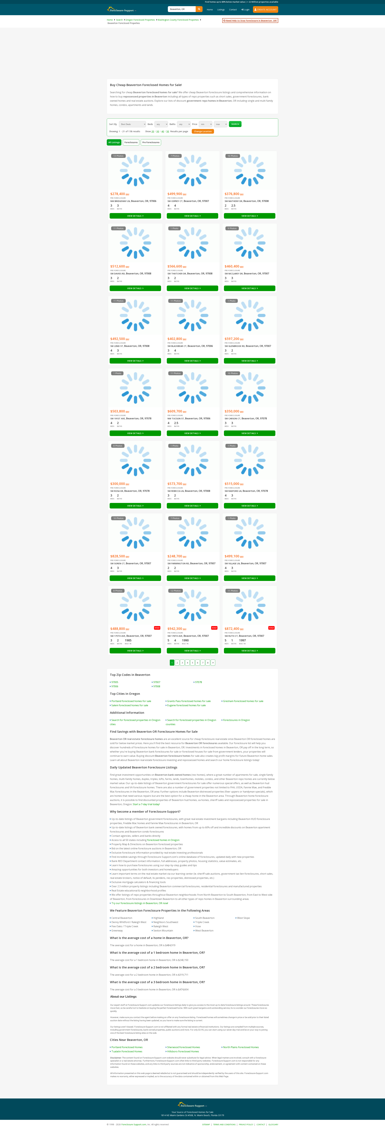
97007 (156, 682)
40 (162, 131)
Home (210, 9)
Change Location (203, 131)
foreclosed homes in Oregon (163, 840)
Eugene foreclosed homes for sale (186, 705)
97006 (114, 686)
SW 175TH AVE (117, 635)
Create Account (266, 9)
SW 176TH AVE (175, 635)
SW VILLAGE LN (232, 563)
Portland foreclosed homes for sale (131, 701)
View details (134, 215)
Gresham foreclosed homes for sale (243, 701)
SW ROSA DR (116, 491)
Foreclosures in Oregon (236, 720)
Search (235, 124)
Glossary (273, 1124)
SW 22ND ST (116, 346)
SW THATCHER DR (177, 273)
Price (194, 124)
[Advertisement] (192, 56)
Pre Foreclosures (150, 142)
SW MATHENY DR (233, 201)
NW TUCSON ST (176, 418)
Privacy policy (246, 1124)
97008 (156, 686)
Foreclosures (131, 142)
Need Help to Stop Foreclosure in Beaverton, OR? (251, 20)
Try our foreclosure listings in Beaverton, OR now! (139, 903)
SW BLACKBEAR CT (177, 346)
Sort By (113, 124)
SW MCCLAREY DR (234, 273)
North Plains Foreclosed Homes (241, 1047)
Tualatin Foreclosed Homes (126, 1051)
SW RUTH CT (231, 635)
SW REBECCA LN (176, 491)
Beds (150, 124)
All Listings (114, 142)
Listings (221, 9)
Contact (233, 9)
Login (246, 9)
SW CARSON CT (232, 418)
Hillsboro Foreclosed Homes (183, 1051)
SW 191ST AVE (117, 418)
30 (157, 131)
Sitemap (206, 1124)
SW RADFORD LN (233, 491)
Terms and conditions (224, 1124)
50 (167, 131)
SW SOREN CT (117, 563)
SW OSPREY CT (175, 201)
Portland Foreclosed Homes (127, 1047)
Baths (172, 124)
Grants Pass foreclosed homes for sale (189, 701)
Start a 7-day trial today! (146, 804)
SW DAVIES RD (117, 273)
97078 (198, 682)
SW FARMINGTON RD (178, 563)
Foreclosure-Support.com (133, 1124)
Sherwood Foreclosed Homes (183, 1047)
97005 (114, 682)
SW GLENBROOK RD (235, 346)
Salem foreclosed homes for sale (129, 705)
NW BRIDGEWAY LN (120, 201)
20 (152, 131)
